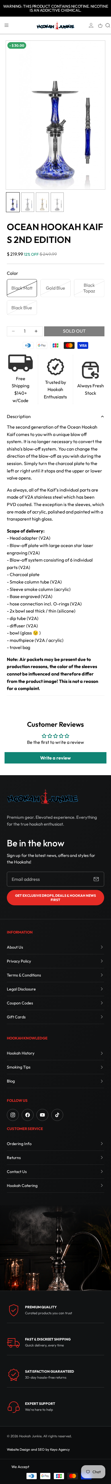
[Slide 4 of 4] (57, 202)
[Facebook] (28, 1115)
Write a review (55, 758)
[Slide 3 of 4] (42, 202)
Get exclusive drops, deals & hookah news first (55, 897)
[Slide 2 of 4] (27, 202)
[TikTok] (57, 1115)
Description (19, 416)
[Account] (91, 25)
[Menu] (6, 25)
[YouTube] (42, 1115)
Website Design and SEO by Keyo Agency (38, 1449)
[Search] (108, 25)
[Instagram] (13, 1115)
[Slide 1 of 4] (13, 202)
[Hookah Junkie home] (42, 796)
